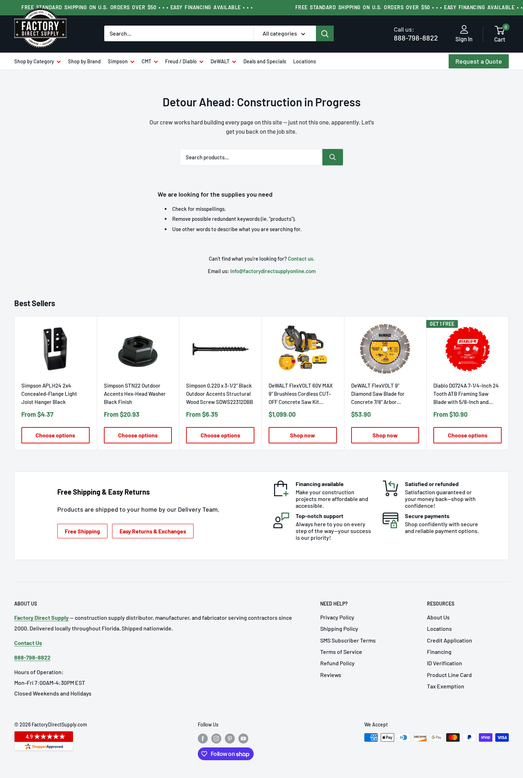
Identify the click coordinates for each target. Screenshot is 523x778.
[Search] (325, 33)
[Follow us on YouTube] (243, 738)
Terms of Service (341, 651)
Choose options (55, 434)
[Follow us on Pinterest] (230, 738)
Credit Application (449, 640)
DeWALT (220, 61)
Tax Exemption (445, 686)
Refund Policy (337, 663)
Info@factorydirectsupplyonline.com (273, 271)
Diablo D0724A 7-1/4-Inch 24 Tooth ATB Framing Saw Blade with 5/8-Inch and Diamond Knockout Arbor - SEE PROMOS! (466, 394)
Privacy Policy (337, 617)
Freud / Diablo (181, 61)
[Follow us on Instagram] (216, 738)
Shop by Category (34, 61)
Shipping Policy (339, 628)
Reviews (330, 674)
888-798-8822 (416, 33)
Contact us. (301, 258)
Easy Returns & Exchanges (153, 531)
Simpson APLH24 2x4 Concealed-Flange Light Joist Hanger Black (49, 393)
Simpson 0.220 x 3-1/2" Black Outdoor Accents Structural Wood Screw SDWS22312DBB (219, 393)
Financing (439, 651)
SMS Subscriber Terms (348, 640)
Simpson (118, 61)
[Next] (509, 383)
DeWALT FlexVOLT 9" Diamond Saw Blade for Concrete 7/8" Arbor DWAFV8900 (378, 394)
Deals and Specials (264, 61)
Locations (304, 61)
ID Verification (444, 663)
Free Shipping (82, 531)
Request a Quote (478, 61)
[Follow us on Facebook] (203, 738)
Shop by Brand (84, 61)
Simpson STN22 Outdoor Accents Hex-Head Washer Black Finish (135, 393)
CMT (146, 61)
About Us (438, 617)
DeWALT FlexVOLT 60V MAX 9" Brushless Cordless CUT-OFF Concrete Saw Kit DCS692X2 (301, 394)
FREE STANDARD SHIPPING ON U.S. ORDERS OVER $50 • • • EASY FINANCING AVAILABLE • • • (137, 7)
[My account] (464, 30)
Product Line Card (449, 674)
